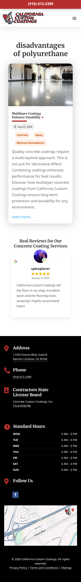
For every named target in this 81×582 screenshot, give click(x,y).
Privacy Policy (18, 567)
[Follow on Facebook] (15, 495)
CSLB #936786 (22, 406)
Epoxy (39, 135)
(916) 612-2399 (40, 3)
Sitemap (66, 567)
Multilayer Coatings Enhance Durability (26, 115)
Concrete (22, 135)
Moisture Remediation (30, 142)
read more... (22, 216)
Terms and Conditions (44, 567)
